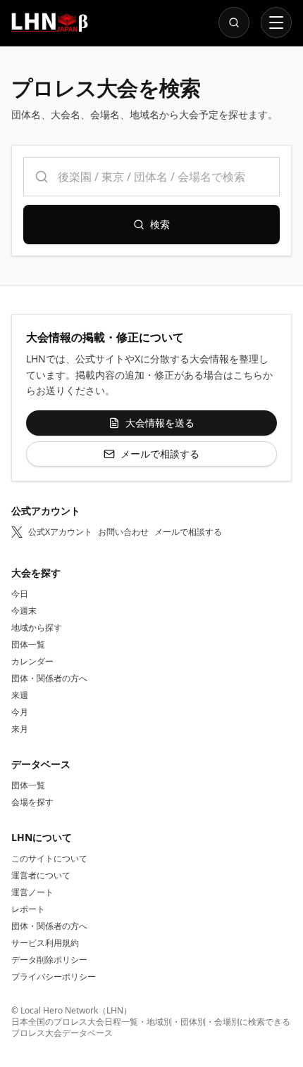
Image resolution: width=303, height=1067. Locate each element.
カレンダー (32, 661)
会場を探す (32, 802)
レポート (28, 909)
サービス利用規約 (45, 943)
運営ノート (32, 892)
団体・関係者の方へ (49, 678)
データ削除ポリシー (49, 960)
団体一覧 (28, 644)
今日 (19, 594)
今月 (19, 712)
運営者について (40, 875)
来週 (19, 695)
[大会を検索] (233, 22)
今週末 (24, 611)
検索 (160, 224)
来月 (19, 729)
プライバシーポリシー (53, 977)
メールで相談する (159, 453)
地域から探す (36, 627)
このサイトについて (49, 858)
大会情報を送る (159, 422)
